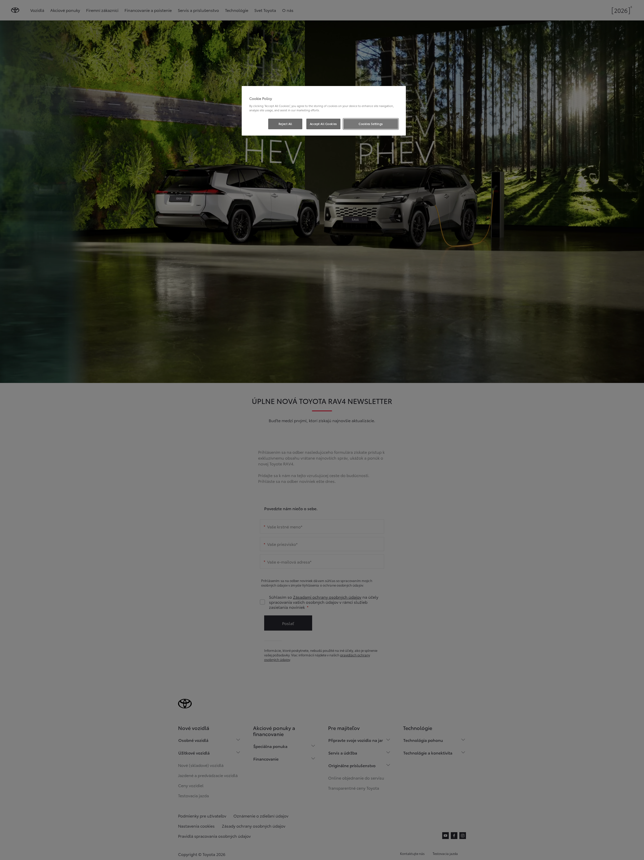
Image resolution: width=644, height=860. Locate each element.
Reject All (285, 124)
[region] (324, 111)
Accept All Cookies (323, 124)
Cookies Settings (371, 124)
